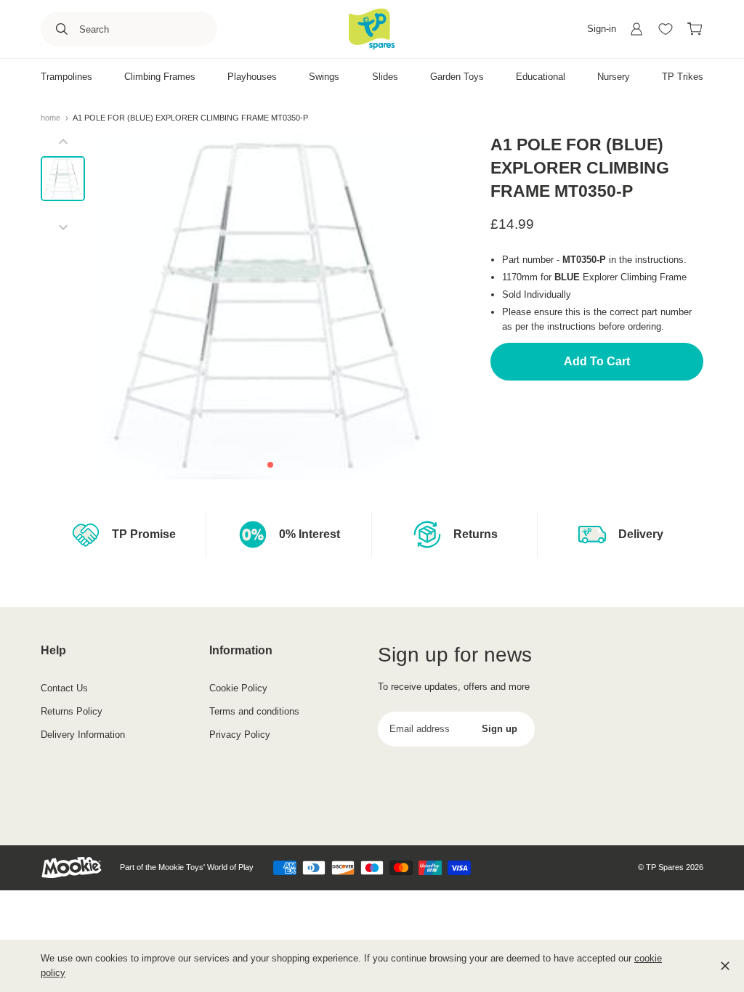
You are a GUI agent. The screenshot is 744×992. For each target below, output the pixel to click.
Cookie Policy (238, 688)
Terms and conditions (254, 711)
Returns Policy (71, 711)
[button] (270, 465)
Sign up (499, 728)
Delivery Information (83, 734)
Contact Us (64, 688)
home (51, 117)
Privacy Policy (239, 734)
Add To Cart (597, 361)
